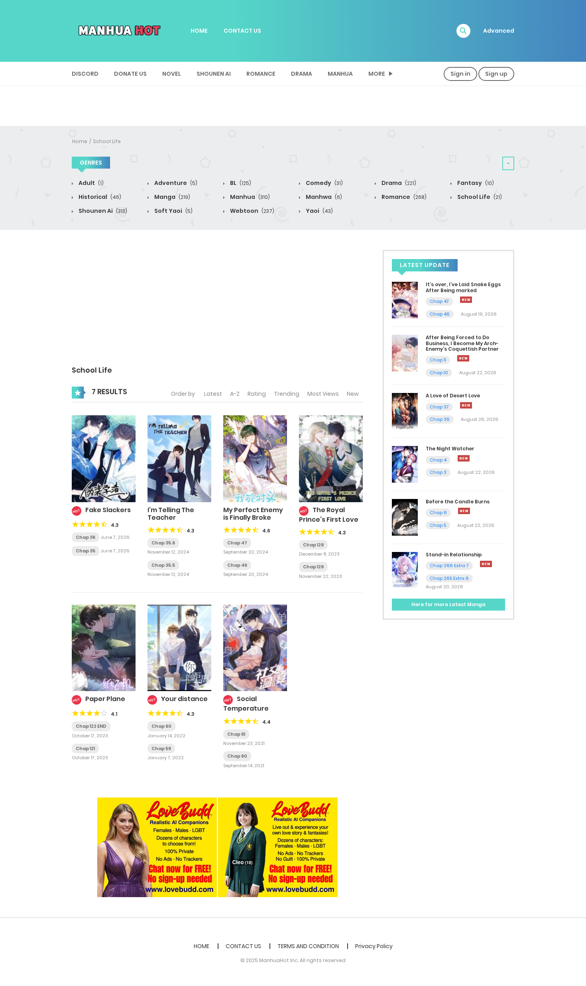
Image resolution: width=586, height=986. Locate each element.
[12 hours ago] (466, 405)
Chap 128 (313, 567)
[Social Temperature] (255, 648)
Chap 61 (236, 734)
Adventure (175, 183)
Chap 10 (439, 372)
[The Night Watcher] (405, 464)
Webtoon (251, 211)
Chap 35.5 (163, 565)
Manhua (340, 74)
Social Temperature (246, 703)
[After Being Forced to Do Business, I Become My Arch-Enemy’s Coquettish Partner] (405, 353)
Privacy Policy (374, 946)
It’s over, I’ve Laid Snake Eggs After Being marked (463, 287)
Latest (213, 394)
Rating (257, 394)
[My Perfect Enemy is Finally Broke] (255, 458)
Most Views (323, 394)
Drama (301, 74)
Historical (99, 197)
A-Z (235, 394)
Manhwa (323, 197)
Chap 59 (161, 748)
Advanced (498, 31)
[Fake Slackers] (104, 458)
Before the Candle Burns (458, 501)
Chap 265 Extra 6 (449, 578)
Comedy (324, 183)
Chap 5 (438, 525)
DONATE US (130, 74)
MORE (376, 74)
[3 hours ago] (466, 300)
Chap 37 (439, 407)
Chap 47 (237, 543)
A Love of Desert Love (453, 395)
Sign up (496, 74)
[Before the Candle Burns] (405, 517)
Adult (90, 183)
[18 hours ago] (486, 564)
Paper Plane (105, 698)
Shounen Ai (214, 74)
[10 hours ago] (463, 358)
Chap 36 (85, 537)
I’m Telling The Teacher (170, 513)
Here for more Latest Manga (448, 604)
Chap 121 (85, 748)
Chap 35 (85, 551)
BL (240, 183)
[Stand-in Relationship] (405, 570)
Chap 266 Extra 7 (449, 565)
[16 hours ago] (464, 511)
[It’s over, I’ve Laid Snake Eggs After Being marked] (405, 300)
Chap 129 (313, 545)
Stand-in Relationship (454, 554)
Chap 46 (237, 565)
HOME (199, 31)
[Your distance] (179, 648)
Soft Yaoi (173, 211)
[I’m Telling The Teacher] (179, 458)
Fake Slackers (108, 510)
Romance (260, 74)
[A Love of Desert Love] (405, 411)
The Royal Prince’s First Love (328, 514)
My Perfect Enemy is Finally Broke (253, 513)
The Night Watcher (450, 448)
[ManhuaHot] (118, 30)
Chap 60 (161, 726)
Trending (286, 394)
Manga (171, 197)
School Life (107, 141)
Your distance (184, 698)
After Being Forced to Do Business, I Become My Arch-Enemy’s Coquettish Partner (462, 343)
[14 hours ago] (464, 458)
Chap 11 (438, 360)
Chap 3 (438, 472)
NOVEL (171, 74)
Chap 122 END (91, 726)
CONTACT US (242, 31)
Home (79, 141)
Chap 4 (438, 460)
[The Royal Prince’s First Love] (331, 458)
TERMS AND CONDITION (308, 946)
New (353, 394)
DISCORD (85, 74)
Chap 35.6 (163, 543)
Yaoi (319, 211)
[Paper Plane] (104, 648)
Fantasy (475, 183)
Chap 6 (438, 512)
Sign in (460, 74)
